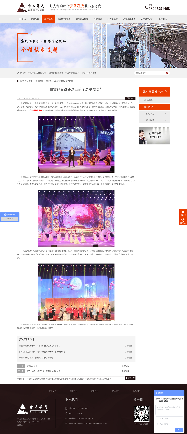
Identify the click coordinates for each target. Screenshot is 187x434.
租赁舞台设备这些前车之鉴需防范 (59, 81)
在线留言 (115, 391)
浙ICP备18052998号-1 (32, 422)
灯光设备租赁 (64, 19)
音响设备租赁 (82, 19)
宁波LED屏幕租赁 (89, 73)
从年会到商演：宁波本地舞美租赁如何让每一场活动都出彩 (42, 352)
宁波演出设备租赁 (76, 379)
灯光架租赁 (112, 19)
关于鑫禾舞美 (147, 19)
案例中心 (94, 391)
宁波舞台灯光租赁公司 (37, 73)
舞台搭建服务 (129, 19)
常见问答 (150, 120)
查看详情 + (126, 366)
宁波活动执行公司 (104, 379)
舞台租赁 (98, 19)
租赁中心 (73, 391)
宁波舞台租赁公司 (72, 73)
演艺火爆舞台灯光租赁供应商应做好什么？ (43, 371)
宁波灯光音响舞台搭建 (36, 379)
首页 (24, 19)
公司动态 (150, 114)
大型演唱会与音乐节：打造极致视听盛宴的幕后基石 (39, 346)
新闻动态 (48, 19)
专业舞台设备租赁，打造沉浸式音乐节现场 (36, 358)
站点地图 (136, 391)
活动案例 (35, 19)
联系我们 (163, 19)
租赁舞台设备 (36, 110)
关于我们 (52, 391)
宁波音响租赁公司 (56, 73)
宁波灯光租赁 (32, 366)
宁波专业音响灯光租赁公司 (57, 379)
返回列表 (130, 98)
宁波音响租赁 (90, 379)
